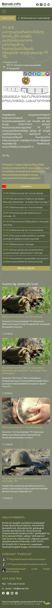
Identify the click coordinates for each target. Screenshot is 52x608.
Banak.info (25, 544)
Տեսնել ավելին (26, 268)
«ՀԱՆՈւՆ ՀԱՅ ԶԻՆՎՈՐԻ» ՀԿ (14, 604)
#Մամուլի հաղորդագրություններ (27, 65)
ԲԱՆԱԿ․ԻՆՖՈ (34, 604)
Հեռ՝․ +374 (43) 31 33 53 (13, 584)
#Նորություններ (13, 68)
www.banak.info (17, 167)
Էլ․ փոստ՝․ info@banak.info (15, 588)
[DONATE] (46, 602)
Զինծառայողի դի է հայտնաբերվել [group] (35, 18)
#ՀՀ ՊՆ (10, 65)
